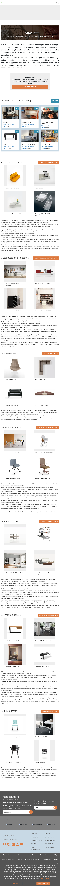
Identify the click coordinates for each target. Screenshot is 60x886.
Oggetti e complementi (8, 859)
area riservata (50, 840)
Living (55, 855)
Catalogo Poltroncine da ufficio (47, 427)
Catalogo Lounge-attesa (50, 353)
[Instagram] (17, 844)
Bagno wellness (7, 855)
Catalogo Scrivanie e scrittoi (48, 615)
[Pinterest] (8, 844)
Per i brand (34, 844)
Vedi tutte (55, 101)
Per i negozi (49, 844)
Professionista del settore (11, 802)
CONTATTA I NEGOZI (30, 87)
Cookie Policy (49, 837)
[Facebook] (4, 844)
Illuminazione (44, 855)
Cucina (19, 855)
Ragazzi (56, 859)
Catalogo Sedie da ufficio (50, 711)
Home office (31, 855)
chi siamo (34, 833)
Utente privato (24, 802)
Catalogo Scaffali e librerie (49, 521)
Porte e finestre (46, 859)
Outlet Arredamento (35, 848)
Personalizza (16, 883)
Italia (36, 807)
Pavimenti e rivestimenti (32, 859)
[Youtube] (21, 844)
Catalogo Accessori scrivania (48, 162)
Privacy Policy (44, 878)
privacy (47, 833)
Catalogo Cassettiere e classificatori (45, 258)
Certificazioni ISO (36, 840)
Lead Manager (49, 847)
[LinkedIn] (13, 844)
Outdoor (20, 859)
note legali (34, 837)
